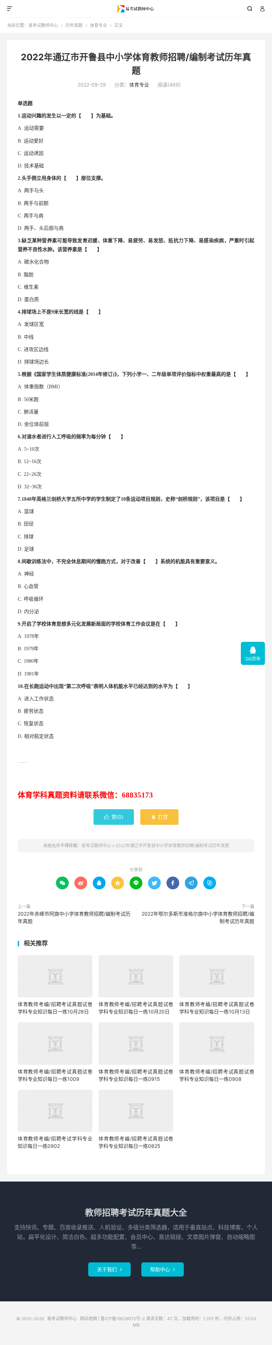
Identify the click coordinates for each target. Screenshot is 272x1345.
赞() (113, 817)
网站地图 (88, 1318)
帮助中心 (162, 1269)
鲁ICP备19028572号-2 (123, 1318)
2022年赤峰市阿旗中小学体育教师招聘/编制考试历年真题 (74, 917)
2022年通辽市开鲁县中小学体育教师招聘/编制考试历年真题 (172, 845)
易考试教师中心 (136, 9)
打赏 (159, 817)
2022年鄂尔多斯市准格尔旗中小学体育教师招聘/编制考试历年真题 (198, 917)
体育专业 (98, 25)
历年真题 (74, 25)
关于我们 (109, 1269)
